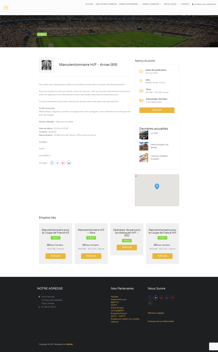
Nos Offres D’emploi (106, 4)
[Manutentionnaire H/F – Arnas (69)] (52, 163)
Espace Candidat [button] (150, 4)
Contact (185, 4)
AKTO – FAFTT (118, 316)
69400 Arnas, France (155, 82)
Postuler (157, 110)
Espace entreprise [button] (128, 4)
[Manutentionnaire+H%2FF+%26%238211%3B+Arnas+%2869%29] (57, 163)
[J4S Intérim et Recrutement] (7, 7)
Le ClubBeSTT (117, 310)
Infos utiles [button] (170, 4)
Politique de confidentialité (161, 321)
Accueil (89, 4)
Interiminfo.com (118, 299)
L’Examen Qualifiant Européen (159, 157)
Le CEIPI (154, 133)
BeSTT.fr (115, 302)
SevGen (114, 296)
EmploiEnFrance (119, 313)
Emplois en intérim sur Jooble (125, 319)
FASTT (114, 305)
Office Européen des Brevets (159, 146)
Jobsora (114, 321)
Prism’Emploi (117, 308)
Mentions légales (156, 313)
